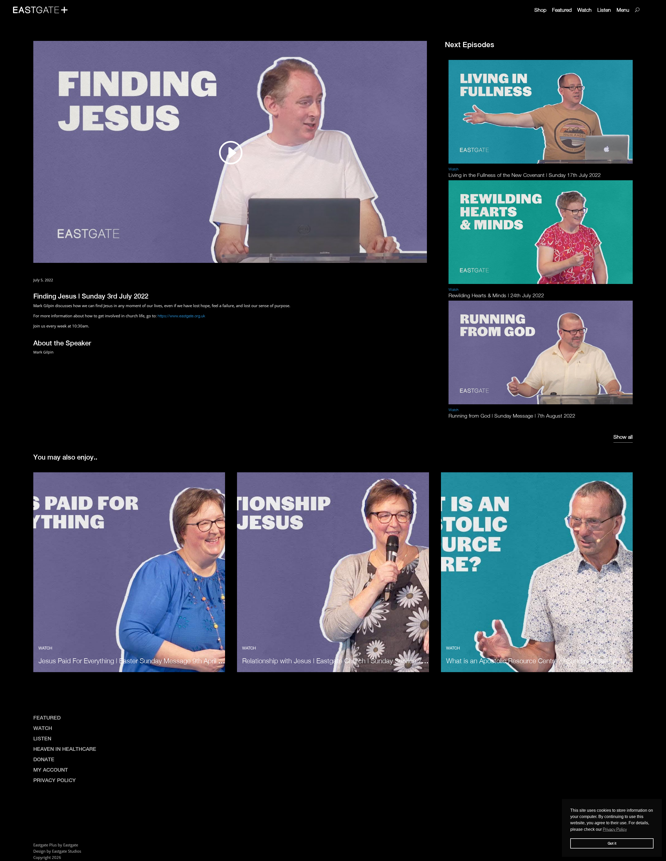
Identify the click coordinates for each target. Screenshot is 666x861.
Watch (584, 10)
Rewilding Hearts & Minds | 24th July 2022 (496, 295)
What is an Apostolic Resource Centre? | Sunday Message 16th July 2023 (554, 661)
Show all (623, 437)
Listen (604, 10)
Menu (623, 10)
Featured (562, 10)
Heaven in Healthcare (64, 749)
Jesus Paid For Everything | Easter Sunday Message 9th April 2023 (136, 661)
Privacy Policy (54, 780)
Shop (540, 10)
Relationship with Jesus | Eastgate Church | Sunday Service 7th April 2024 (350, 661)
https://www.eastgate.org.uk (181, 315)
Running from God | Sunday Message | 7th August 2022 (512, 416)
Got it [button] (612, 843)
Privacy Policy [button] (615, 829)
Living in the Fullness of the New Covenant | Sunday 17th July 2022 (525, 175)
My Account (50, 770)
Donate (43, 759)
